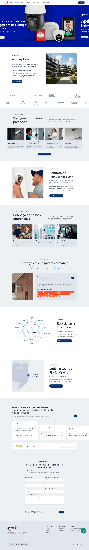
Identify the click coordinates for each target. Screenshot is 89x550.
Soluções (28, 2)
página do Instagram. (53, 268)
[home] (8, 3)
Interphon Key (36, 2)
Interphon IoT (46, 2)
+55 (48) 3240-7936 (75, 530)
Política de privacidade (76, 544)
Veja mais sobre (17, 81)
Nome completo (28, 477)
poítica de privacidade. (38, 512)
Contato (81, 2)
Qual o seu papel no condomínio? (52, 477)
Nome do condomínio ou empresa (33, 483)
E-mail (26, 488)
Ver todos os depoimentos (67, 446)
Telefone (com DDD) (50, 488)
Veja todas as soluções (44, 154)
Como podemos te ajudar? (31, 494)
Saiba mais (9, 37)
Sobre (22, 2)
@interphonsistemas (76, 528)
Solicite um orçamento (56, 195)
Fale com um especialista (64, 340)
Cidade (46, 483)
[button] (72, 415)
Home (16, 2)
